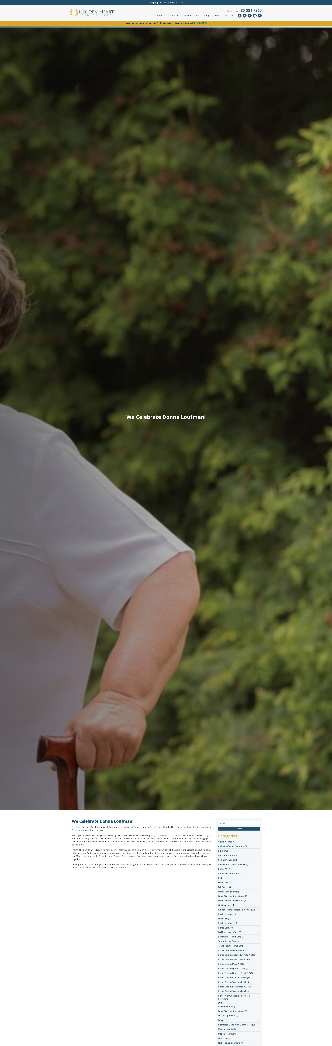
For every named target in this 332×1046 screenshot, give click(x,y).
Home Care (223, 927)
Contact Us (229, 15)
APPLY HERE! (198, 23)
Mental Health (225, 1029)
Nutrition (223, 918)
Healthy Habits (225, 914)
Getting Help (224, 905)
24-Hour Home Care (228, 932)
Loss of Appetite (226, 1015)
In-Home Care (225, 1006)
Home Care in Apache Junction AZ (235, 954)
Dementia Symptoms (228, 873)
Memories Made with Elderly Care (235, 1024)
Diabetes (222, 878)
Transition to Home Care (230, 945)
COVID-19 (222, 869)
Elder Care (223, 882)
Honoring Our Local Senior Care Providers (234, 997)
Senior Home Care (227, 941)
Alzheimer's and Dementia (231, 846)
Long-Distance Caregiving (231, 896)
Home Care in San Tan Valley (232, 977)
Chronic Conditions (227, 855)
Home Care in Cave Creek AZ (232, 959)
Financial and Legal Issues (231, 900)
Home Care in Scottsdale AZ (232, 982)
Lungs (221, 1020)
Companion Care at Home (231, 864)
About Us (162, 15)
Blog (206, 15)
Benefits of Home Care (229, 936)
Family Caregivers (227, 891)
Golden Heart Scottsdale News (233, 909)
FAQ (198, 15)
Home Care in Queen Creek (231, 968)
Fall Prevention (225, 887)
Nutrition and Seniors (229, 1042)
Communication (226, 859)
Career (216, 15)
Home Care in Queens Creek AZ (234, 973)
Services (174, 15)
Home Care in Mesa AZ (229, 964)
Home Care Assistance (229, 950)
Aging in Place (225, 841)
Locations (187, 15)
